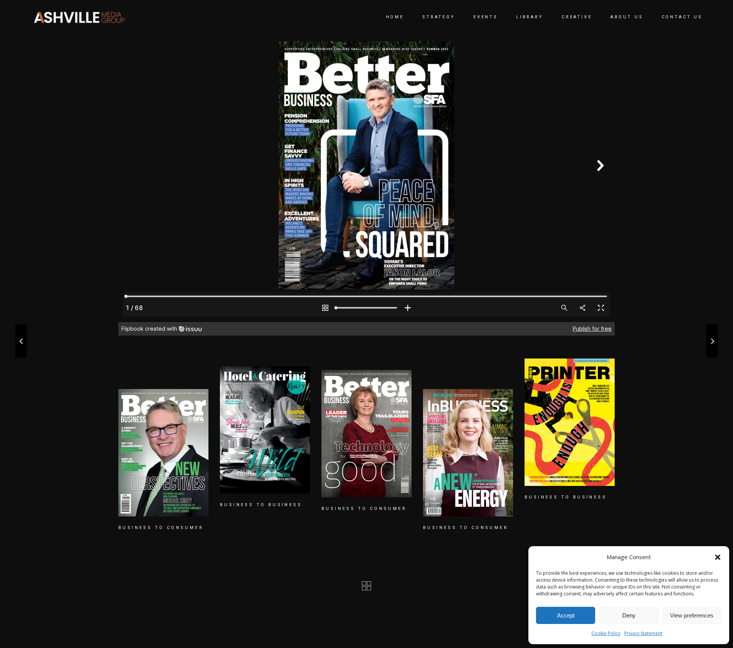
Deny (629, 615)
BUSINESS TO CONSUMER (160, 527)
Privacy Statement (643, 633)
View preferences (692, 615)
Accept (566, 615)
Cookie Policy (605, 633)
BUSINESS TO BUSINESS (261, 504)
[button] (718, 557)
